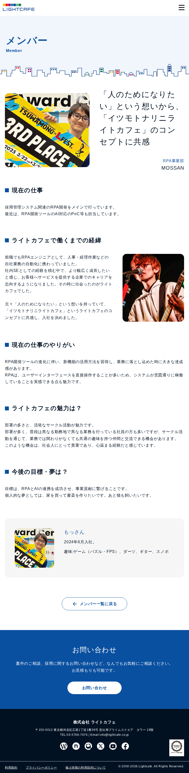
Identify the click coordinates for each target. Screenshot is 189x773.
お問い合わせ (94, 688)
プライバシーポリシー (41, 767)
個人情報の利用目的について (85, 767)
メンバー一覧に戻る (98, 604)
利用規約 (11, 767)
